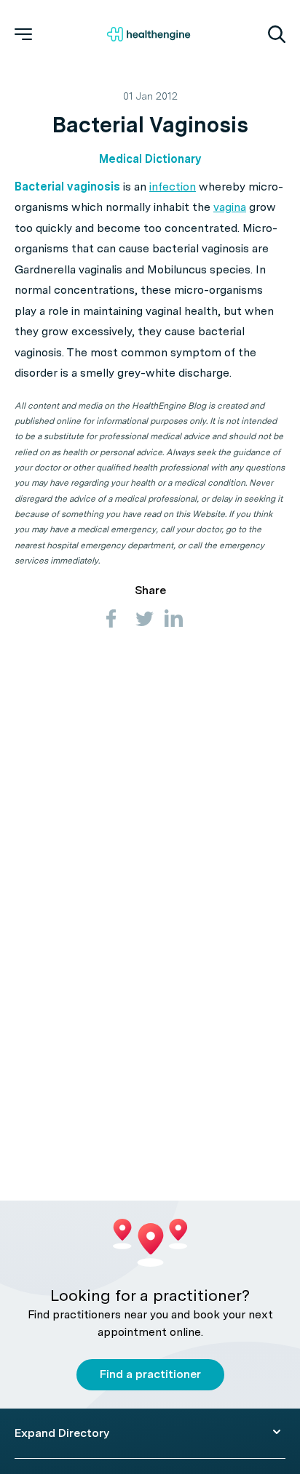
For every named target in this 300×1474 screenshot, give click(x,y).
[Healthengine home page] (148, 34)
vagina (229, 207)
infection (172, 186)
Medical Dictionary (150, 159)
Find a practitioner (150, 1374)
